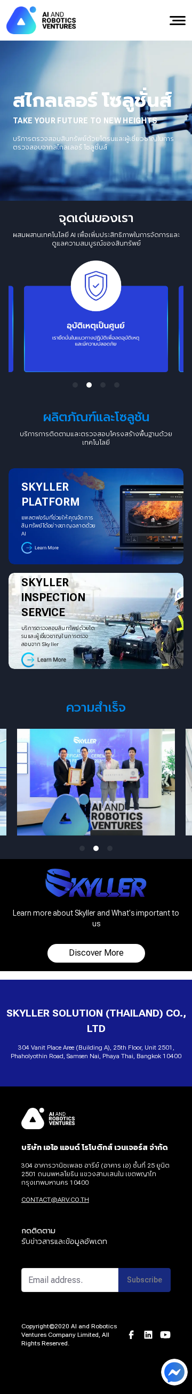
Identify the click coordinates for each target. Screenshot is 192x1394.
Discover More (96, 953)
